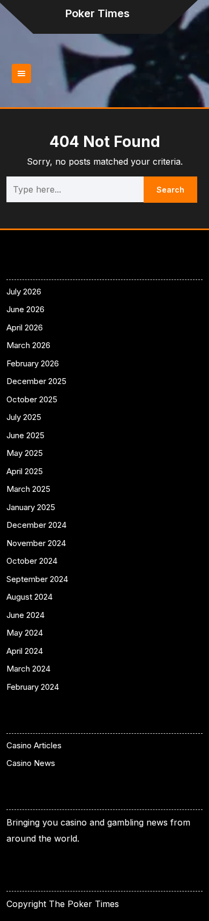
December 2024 (36, 525)
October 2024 (31, 561)
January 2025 (30, 507)
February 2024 (32, 687)
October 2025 (31, 399)
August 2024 (29, 597)
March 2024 (28, 669)
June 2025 (25, 435)
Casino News (30, 763)
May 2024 (24, 633)
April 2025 (24, 471)
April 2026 (24, 327)
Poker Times (97, 13)
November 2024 (36, 543)
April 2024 (24, 651)
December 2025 (36, 381)
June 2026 (25, 309)
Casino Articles (34, 745)
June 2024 (25, 615)
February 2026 (32, 363)
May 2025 (24, 453)
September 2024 (37, 579)
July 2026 (23, 291)
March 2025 (28, 489)
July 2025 (23, 417)
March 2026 (28, 345)
